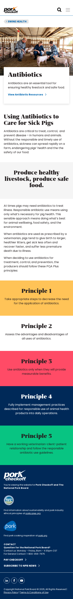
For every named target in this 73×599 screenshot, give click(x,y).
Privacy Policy (11, 592)
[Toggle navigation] (68, 9)
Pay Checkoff (14, 559)
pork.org (42, 535)
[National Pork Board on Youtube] (22, 581)
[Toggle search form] (59, 9)
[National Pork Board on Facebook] (14, 581)
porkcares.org (33, 513)
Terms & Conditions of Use (34, 592)
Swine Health (16, 21)
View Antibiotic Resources (26, 94)
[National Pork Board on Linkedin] (7, 581)
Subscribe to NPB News (21, 565)
